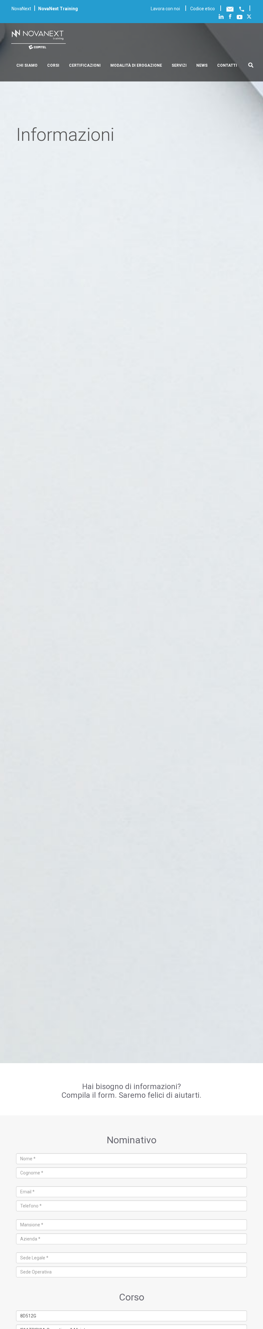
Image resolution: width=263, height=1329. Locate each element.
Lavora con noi (165, 8)
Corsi (53, 65)
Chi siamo (27, 65)
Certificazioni (85, 65)
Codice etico (202, 8)
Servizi (179, 65)
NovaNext (21, 8)
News (202, 65)
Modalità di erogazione (136, 65)
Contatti (227, 65)
